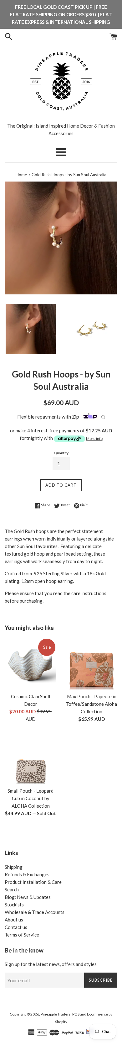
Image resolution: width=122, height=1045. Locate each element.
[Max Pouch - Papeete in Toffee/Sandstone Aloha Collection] (91, 663)
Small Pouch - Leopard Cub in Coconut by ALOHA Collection (30, 798)
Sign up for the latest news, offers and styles (51, 964)
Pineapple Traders (56, 1014)
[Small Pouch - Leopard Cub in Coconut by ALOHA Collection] (30, 758)
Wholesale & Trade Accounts (34, 912)
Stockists (14, 904)
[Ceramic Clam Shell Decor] (30, 663)
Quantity (61, 453)
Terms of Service (22, 934)
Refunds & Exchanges (27, 874)
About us (14, 919)
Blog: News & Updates (28, 897)
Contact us (16, 927)
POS (75, 1014)
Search (12, 889)
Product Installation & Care (33, 882)
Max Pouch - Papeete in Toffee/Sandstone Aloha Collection (91, 704)
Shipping (14, 867)
